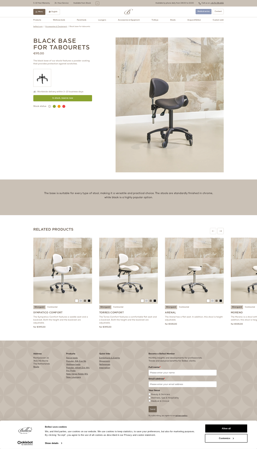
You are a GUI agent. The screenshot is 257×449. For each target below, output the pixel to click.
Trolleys (155, 20)
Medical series (204, 11)
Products (37, 20)
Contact (218, 11)
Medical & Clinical (160, 401)
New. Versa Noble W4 (77, 374)
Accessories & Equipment (129, 20)
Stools (172, 20)
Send (152, 409)
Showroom (104, 361)
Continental (52, 307)
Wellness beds (59, 20)
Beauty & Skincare (160, 394)
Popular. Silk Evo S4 (76, 361)
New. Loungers (73, 377)
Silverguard (39, 307)
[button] (93, 3)
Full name (154, 367)
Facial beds (81, 20)
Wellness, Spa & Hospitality (165, 397)
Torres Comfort (111, 312)
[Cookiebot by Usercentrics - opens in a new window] (25, 443)
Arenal (170, 312)
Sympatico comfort (48, 312)
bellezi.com (38, 27)
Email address (157, 378)
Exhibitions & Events (109, 358)
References (104, 364)
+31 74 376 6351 (217, 3)
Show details (51, 443)
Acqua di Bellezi (194, 20)
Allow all (226, 428)
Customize (224, 438)
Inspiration (104, 368)
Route (36, 367)
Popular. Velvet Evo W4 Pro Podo (78, 369)
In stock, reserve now (62, 98)
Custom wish (218, 20)
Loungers (102, 20)
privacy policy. (181, 416)
